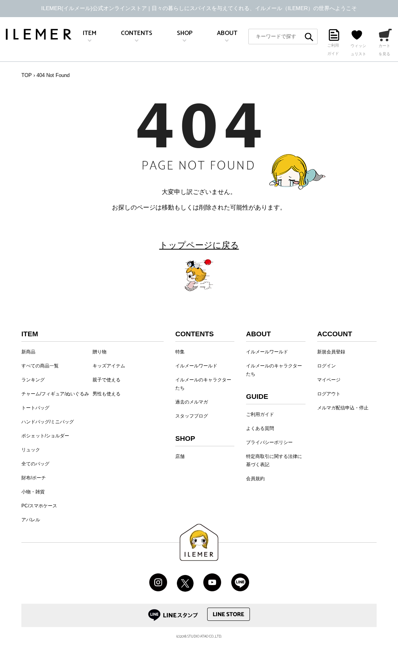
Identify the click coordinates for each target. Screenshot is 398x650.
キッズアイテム (109, 366)
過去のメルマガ (191, 402)
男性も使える (106, 394)
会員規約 (255, 478)
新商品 (28, 352)
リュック (30, 450)
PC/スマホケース (39, 505)
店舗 (180, 456)
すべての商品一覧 (40, 366)
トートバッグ (35, 408)
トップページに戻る (199, 245)
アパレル (30, 519)
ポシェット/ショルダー (45, 436)
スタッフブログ (191, 416)
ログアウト (328, 394)
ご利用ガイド (260, 414)
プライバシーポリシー (269, 442)
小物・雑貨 (33, 491)
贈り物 (99, 352)
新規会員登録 (331, 352)
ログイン (326, 366)
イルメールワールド (196, 366)
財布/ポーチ (33, 478)
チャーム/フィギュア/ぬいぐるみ (55, 394)
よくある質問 (260, 428)
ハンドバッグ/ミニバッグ (47, 422)
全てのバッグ (35, 464)
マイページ (328, 380)
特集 (180, 352)
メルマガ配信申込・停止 (342, 408)
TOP (26, 75)
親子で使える (106, 380)
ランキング (33, 380)
